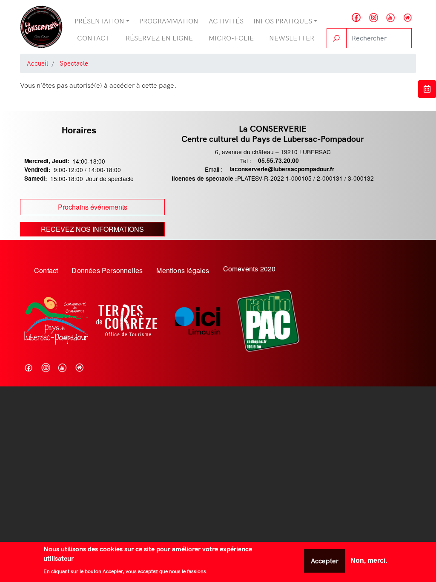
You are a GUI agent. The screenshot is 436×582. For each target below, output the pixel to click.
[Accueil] (41, 26)
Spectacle (74, 63)
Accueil (37, 63)
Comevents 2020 (249, 269)
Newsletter (291, 38)
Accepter (324, 560)
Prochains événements (92, 207)
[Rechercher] (336, 38)
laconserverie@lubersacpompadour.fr (281, 169)
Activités (226, 21)
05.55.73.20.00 (278, 160)
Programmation (168, 21)
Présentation (99, 21)
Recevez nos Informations (92, 229)
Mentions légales (182, 270)
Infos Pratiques (282, 21)
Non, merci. (368, 560)
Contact (93, 38)
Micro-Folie (231, 38)
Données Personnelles (107, 270)
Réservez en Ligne (159, 38)
